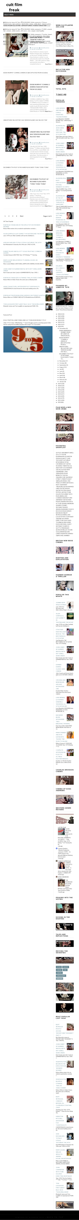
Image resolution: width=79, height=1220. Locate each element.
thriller (40, 37)
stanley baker (61, 975)
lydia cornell (14, 37)
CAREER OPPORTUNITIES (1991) (68, 865)
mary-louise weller (31, 37)
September (62, 365)
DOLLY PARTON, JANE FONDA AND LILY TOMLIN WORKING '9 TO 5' (24, 320)
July (60, 369)
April (60, 375)
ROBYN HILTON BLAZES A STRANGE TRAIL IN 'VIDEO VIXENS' (23, 277)
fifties (59, 967)
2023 (59, 320)
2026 (59, 314)
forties (59, 970)
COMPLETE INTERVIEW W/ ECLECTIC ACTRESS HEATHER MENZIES (62, 754)
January (61, 381)
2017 (59, 388)
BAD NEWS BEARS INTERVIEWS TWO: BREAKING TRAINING (63, 719)
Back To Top (55, 1217)
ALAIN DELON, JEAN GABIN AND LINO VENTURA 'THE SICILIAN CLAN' (61, 130)
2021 (45, 29)
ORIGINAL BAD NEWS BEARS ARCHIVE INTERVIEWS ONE (61, 684)
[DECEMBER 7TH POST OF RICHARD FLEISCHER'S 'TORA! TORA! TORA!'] (16, 187)
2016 (59, 390)
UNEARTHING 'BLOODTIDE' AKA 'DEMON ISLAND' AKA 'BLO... (65, 349)
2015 (59, 392)
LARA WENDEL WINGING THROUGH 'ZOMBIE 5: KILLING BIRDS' (61, 235)
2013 (59, 396)
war (17, 44)
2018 (59, 385)
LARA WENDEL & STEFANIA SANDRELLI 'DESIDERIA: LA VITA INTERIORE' (61, 165)
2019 (59, 383)
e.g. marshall (7, 43)
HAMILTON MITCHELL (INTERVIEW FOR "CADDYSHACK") (21, 286)
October (62, 363)
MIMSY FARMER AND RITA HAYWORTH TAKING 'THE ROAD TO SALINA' (61, 737)
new (29, 31)
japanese (26, 43)
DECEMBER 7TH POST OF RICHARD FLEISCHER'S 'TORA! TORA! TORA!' (26, 167)
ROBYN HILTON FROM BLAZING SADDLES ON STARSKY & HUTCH (24, 295)
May (60, 373)
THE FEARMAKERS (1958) (68, 882)
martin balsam (43, 43)
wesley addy (23, 44)
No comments (37, 29)
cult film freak (14, 7)
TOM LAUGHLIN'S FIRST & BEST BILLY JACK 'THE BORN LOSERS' (23, 304)
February (62, 379)
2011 (59, 400)
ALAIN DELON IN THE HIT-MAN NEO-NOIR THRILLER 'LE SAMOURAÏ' (61, 200)
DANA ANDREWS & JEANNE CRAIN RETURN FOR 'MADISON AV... (65, 333)
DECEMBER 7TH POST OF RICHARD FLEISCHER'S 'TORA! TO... (66, 356)
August (61, 367)
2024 (59, 318)
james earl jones (37, 36)
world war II (31, 44)
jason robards (34, 43)
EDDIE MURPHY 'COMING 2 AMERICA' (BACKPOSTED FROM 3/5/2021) (25, 73)
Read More (48, 64)
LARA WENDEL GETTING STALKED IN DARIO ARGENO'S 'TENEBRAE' (63, 253)
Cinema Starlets (63, 848)
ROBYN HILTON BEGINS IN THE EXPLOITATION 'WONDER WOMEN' (61, 1066)
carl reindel (47, 41)
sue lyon (59, 978)
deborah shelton (8, 36)
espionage (15, 43)
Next (21, 216)
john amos (24, 31)
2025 (59, 316)
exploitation (23, 36)
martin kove (22, 37)
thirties (59, 972)
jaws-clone (46, 36)
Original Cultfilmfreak (64, 861)
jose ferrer (6, 37)
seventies (13, 44)
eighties (16, 36)
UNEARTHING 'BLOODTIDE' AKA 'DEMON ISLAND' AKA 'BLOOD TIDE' (25, 120)
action (46, 34)
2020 (59, 326)
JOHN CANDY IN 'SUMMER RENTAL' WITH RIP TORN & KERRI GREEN (60, 147)
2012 (59, 398)
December (63, 328)
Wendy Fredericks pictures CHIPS (63, 851)
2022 (59, 322)
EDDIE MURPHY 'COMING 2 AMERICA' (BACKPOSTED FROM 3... (64, 341)
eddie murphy (16, 31)
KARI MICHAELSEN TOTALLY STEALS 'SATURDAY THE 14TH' (22, 242)
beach (50, 34)
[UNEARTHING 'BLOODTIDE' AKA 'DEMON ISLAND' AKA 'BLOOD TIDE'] (16, 140)
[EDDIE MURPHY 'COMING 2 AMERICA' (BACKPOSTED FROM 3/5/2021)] (16, 92)
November (62, 361)
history (21, 43)
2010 (59, 402)
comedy (8, 31)
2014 (59, 394)
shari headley (40, 31)
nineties (65, 967)
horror (30, 36)
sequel (33, 31)
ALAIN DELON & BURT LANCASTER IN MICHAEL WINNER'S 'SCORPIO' (62, 182)
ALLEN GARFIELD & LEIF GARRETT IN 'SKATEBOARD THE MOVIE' (24, 233)
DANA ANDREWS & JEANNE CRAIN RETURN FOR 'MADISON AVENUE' (25, 25)
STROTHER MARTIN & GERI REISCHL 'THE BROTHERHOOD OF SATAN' (61, 634)
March (61, 377)
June (60, 371)
